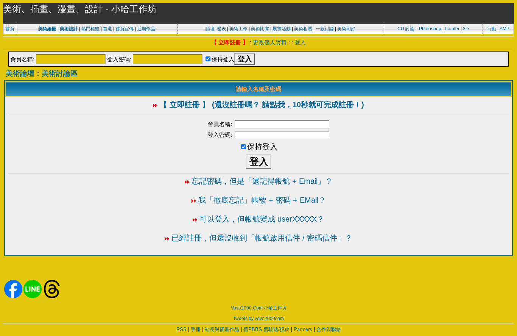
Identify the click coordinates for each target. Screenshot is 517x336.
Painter (452, 28)
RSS (181, 329)
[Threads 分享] (52, 296)
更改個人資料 (270, 42)
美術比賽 (260, 28)
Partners (303, 329)
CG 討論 (405, 28)
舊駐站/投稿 (276, 329)
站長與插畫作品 (222, 329)
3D (466, 28)
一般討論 (325, 28)
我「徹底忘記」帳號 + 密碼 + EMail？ (262, 200)
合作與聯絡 (328, 329)
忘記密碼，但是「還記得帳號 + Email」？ (262, 181)
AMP (504, 28)
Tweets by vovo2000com (258, 318)
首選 (107, 28)
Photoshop (430, 28)
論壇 (210, 28)
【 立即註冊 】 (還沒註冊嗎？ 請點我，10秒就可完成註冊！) (262, 104)
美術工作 (238, 28)
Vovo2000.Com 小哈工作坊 (259, 308)
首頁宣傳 (124, 28)
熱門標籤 (90, 28)
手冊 (196, 329)
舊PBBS (252, 329)
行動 (491, 28)
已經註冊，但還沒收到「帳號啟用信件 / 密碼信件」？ (261, 238)
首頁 (9, 28)
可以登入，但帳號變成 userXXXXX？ (261, 219)
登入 (300, 42)
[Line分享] (32, 296)
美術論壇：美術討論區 (42, 73)
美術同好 (346, 28)
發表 (221, 28)
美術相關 (303, 28)
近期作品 (146, 28)
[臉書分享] (13, 296)
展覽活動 (282, 28)
